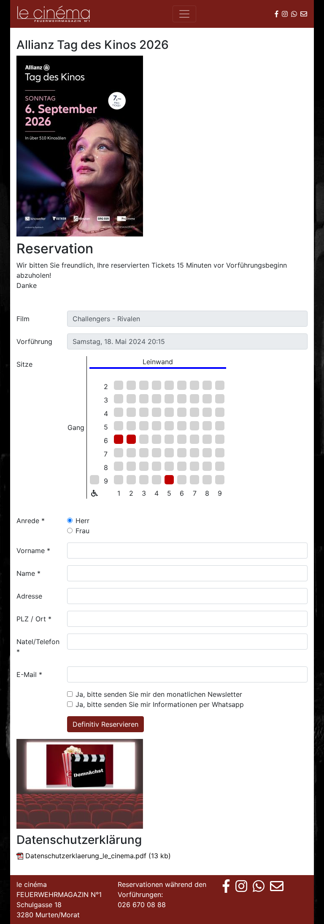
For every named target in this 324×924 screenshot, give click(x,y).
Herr (82, 520)
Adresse (29, 596)
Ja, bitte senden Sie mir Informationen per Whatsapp (160, 704)
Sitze (24, 364)
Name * (28, 573)
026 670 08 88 (142, 904)
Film (23, 318)
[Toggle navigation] (184, 13)
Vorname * (33, 550)
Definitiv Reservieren (105, 724)
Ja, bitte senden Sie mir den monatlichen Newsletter (159, 694)
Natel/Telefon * (37, 646)
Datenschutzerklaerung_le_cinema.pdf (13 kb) (98, 855)
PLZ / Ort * (33, 619)
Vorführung (34, 341)
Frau (82, 530)
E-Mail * (29, 674)
